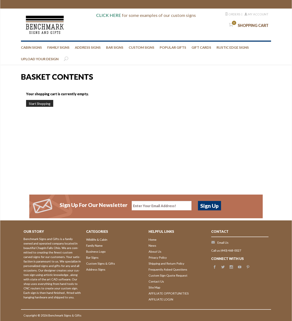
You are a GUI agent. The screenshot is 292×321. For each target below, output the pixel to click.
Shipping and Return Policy (166, 263)
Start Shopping (39, 103)
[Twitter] (223, 267)
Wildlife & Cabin (96, 239)
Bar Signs (92, 257)
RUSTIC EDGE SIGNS (233, 47)
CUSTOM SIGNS (141, 47)
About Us (155, 251)
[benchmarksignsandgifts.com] (62, 24)
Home (152, 239)
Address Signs (95, 269)
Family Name (94, 245)
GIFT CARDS (201, 47)
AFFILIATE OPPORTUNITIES (169, 293)
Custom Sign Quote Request (168, 275)
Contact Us (156, 281)
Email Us (223, 242)
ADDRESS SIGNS (88, 47)
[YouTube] (239, 267)
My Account (257, 14)
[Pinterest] (248, 267)
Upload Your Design (40, 59)
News (152, 245)
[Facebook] (214, 267)
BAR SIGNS (114, 47)
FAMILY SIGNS (58, 47)
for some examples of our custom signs (146, 15)
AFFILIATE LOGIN (161, 299)
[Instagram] (231, 267)
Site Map (154, 287)
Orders (234, 14)
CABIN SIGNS (31, 47)
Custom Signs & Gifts (100, 263)
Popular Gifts (173, 47)
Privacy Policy (158, 257)
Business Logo (96, 251)
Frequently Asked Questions (168, 269)
